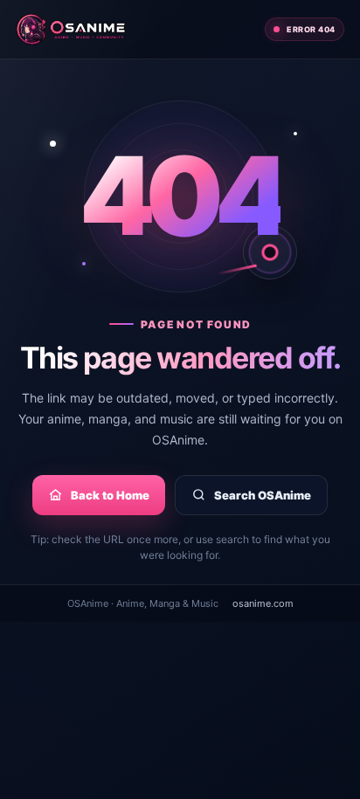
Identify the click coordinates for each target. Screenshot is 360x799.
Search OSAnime (262, 495)
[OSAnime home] (71, 29)
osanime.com (263, 603)
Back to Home (110, 495)
